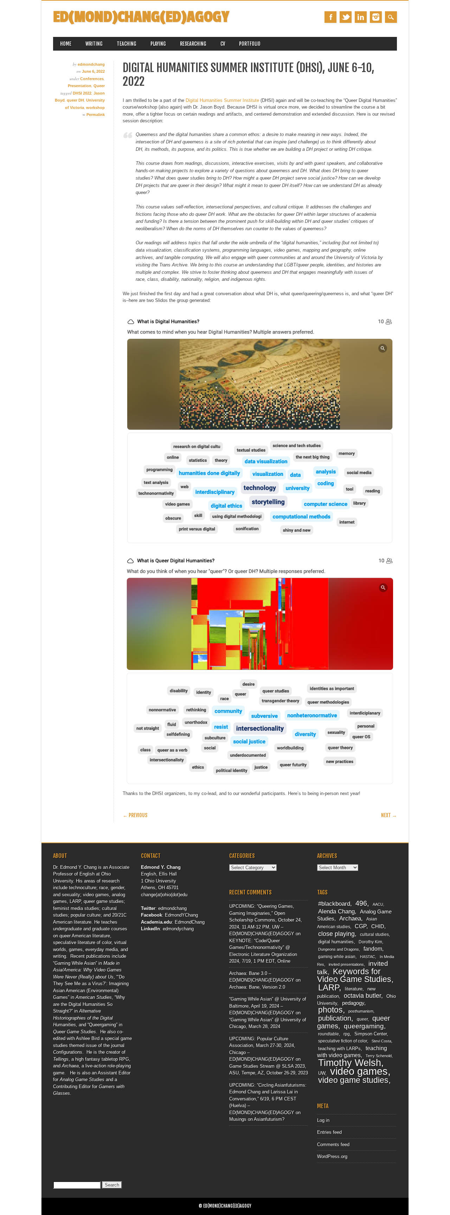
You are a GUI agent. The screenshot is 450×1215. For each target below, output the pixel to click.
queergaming (364, 1026)
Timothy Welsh (349, 1063)
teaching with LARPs (339, 1048)
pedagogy (353, 1003)
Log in (323, 1120)
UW (321, 1073)
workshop (95, 107)
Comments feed (333, 1144)
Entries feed (329, 1132)
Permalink (95, 114)
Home (65, 44)
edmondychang (178, 928)
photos (330, 1009)
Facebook (330, 17)
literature (353, 988)
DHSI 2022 (82, 93)
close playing (336, 933)
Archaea (350, 918)
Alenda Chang (336, 911)
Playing (158, 44)
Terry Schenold (379, 1056)
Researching (193, 44)
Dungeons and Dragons (338, 949)
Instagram (376, 17)
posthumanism (360, 1011)
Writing (94, 44)
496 (361, 903)
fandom (373, 949)
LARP (328, 987)
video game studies (353, 1080)
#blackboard (334, 903)
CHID (377, 926)
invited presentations (346, 964)
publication (334, 1018)
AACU (378, 904)
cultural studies (374, 934)
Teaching (126, 44)
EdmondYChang (181, 915)
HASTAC (367, 957)
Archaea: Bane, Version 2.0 (257, 987)
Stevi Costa (381, 1041)
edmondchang (91, 64)
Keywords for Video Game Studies (354, 975)
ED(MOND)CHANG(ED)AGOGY (141, 17)
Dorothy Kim (370, 941)
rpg (346, 1034)
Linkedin (361, 17)
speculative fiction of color (342, 1041)
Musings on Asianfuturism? (256, 1119)
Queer (99, 86)
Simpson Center (370, 1033)
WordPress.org (332, 1156)
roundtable (328, 1034)
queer (362, 1019)
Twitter (346, 17)
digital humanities (336, 941)
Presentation (79, 86)
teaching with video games (352, 1052)
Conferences (92, 79)
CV (222, 44)
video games (359, 1071)
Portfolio (250, 44)
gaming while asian (336, 956)
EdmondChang (190, 922)
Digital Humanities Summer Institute (222, 100)
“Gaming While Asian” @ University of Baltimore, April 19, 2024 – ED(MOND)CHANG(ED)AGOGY (267, 1005)
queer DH (75, 100)
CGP (360, 926)
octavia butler (362, 995)
